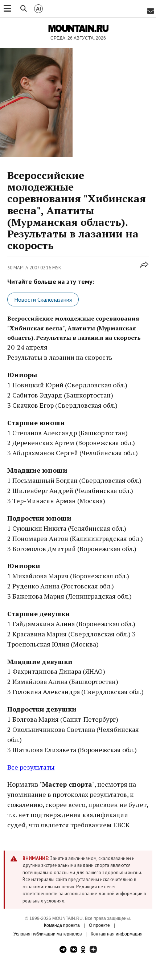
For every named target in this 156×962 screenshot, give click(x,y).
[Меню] (7, 8)
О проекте (99, 925)
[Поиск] (24, 8)
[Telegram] (63, 950)
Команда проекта (62, 925)
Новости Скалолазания (43, 299)
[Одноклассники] (83, 950)
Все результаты (31, 767)
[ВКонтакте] (74, 950)
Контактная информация (117, 934)
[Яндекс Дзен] (93, 950)
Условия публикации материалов (47, 934)
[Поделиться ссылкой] (144, 268)
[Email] (150, 11)
